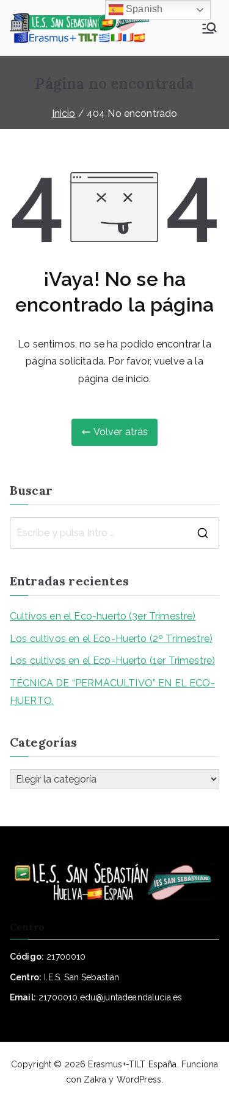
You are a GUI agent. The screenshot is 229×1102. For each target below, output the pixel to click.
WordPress (139, 1079)
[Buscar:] (114, 533)
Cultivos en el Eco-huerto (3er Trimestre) (103, 616)
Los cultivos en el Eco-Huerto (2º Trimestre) (111, 638)
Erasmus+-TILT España (132, 1064)
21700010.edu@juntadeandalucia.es (110, 997)
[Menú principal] (209, 28)
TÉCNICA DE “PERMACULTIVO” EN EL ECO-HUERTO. (112, 691)
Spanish (142, 9)
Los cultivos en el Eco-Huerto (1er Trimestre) (112, 660)
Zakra (95, 1079)
